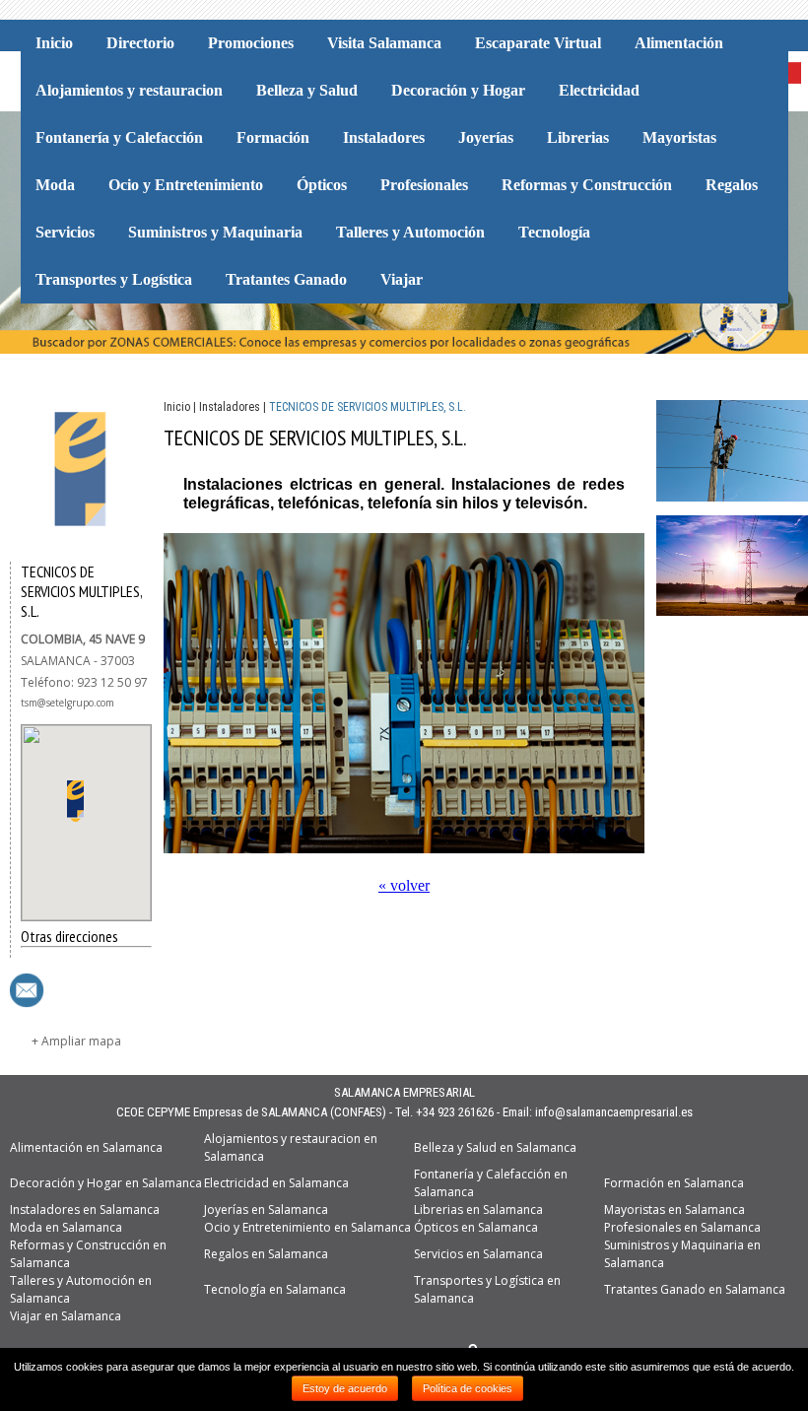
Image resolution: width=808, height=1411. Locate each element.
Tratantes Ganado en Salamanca (694, 1289)
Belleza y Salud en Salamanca (495, 1147)
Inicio (177, 407)
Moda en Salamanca (66, 1227)
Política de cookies (467, 1388)
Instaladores (229, 407)
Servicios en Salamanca (478, 1253)
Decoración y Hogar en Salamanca (106, 1183)
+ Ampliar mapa (76, 1041)
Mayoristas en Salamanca (674, 1209)
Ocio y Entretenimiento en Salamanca (307, 1227)
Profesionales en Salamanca (682, 1227)
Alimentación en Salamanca (86, 1147)
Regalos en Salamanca (266, 1253)
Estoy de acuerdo (345, 1388)
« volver (404, 885)
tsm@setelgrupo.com (67, 702)
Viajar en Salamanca (65, 1316)
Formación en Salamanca (674, 1183)
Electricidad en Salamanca (276, 1183)
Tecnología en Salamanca (275, 1289)
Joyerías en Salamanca (266, 1209)
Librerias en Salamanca (478, 1209)
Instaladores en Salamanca (85, 1209)
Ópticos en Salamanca (476, 1227)
